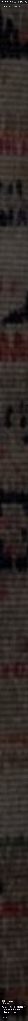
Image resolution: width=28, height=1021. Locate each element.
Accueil (3, 6)
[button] (3, 2)
